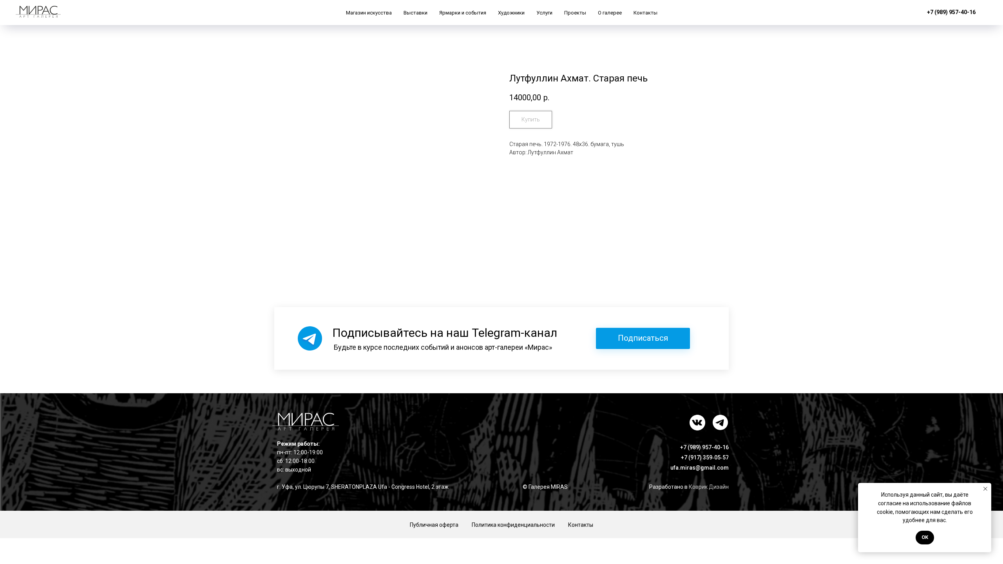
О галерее (610, 13)
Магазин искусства (369, 13)
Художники (511, 13)
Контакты (645, 13)
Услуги (544, 13)
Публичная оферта (434, 525)
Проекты (575, 13)
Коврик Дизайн (709, 487)
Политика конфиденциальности (513, 525)
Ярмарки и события (462, 13)
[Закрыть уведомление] (985, 489)
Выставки (415, 13)
